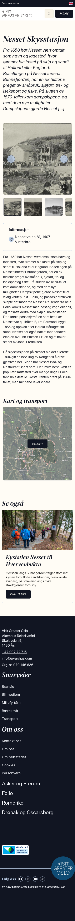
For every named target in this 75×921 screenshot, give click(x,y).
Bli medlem (11, 694)
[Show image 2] (33, 206)
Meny (64, 14)
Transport (10, 719)
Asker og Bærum (21, 784)
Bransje (8, 686)
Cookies (8, 765)
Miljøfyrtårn (11, 703)
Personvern (11, 773)
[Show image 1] (12, 206)
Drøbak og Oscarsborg (28, 812)
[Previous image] (11, 159)
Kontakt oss (11, 741)
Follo (7, 793)
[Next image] (64, 159)
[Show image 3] (53, 206)
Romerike (12, 803)
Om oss (8, 749)
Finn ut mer (18, 594)
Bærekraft (10, 711)
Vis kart (37, 443)
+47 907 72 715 (14, 652)
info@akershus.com (17, 658)
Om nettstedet (14, 757)
